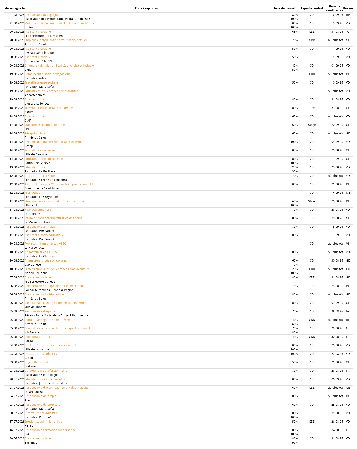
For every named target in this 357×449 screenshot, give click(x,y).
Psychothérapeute (37, 362)
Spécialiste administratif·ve (43, 421)
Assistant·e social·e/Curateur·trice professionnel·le (59, 184)
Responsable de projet (40, 396)
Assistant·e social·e (38, 31)
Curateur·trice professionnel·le (46, 371)
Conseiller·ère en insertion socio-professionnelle (58, 328)
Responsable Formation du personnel (51, 430)
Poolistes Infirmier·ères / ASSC (45, 243)
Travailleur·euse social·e (41, 82)
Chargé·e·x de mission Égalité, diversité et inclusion (60, 65)
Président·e (32, 193)
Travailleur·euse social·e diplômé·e (49, 108)
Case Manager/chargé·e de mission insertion (56, 303)
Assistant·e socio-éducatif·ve (44, 235)
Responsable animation (41, 226)
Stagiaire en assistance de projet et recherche (56, 201)
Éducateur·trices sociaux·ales (45, 379)
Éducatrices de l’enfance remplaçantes (51, 91)
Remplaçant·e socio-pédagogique (48, 74)
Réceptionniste (35, 133)
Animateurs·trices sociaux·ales (46, 260)
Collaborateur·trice (38, 337)
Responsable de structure (42, 404)
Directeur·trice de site (40, 176)
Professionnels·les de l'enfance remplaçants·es (57, 269)
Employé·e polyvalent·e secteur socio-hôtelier (56, 40)
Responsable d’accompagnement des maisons (56, 387)
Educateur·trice (35, 167)
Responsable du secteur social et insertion (54, 142)
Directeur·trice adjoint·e (41, 354)
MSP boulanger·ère (38, 209)
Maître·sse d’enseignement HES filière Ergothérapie (60, 23)
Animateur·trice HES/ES (41, 252)
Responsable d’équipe (40, 311)
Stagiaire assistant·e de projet (45, 125)
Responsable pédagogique (43, 15)
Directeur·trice (35, 99)
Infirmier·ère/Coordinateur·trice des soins (53, 218)
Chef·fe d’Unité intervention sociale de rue (54, 345)
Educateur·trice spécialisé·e (44, 159)
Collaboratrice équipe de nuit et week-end (54, 286)
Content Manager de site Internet (48, 320)
